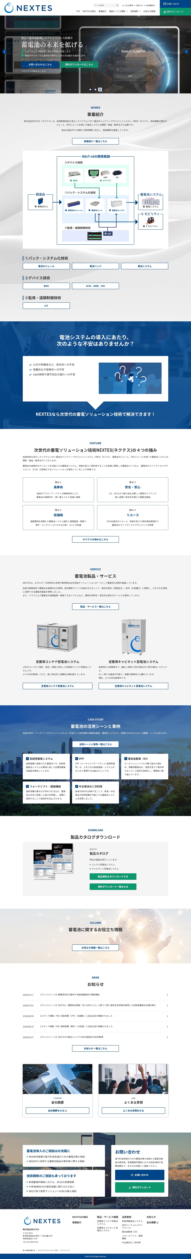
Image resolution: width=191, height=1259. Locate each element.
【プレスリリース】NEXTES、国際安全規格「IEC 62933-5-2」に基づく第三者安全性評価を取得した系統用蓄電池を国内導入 (97, 1005)
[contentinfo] (95, 1234)
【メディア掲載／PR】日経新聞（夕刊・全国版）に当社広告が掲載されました (76, 1015)
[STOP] (100, 89)
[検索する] (117, 5)
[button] (90, 89)
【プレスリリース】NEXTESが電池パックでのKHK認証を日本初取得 (71, 1036)
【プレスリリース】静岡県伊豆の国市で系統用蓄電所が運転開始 (69, 994)
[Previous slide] (4, 52)
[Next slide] (186, 52)
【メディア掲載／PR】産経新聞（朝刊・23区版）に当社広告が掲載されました (76, 1026)
